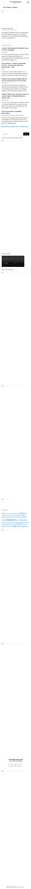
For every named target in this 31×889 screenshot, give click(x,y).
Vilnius (19, 526)
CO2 (12, 517)
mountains (20, 522)
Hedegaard (22, 520)
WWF (27, 526)
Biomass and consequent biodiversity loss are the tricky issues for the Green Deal (14, 80)
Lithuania (16, 522)
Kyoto (5, 522)
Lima (12, 522)
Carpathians (18, 515)
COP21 (18, 517)
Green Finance (5, 115)
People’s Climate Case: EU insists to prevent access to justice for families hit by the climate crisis (15, 96)
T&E (3, 526)
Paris (3, 524)
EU (6, 520)
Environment (4, 52)
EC (20, 517)
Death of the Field (7, 28)
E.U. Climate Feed (23, 126)
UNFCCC (7, 526)
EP (26, 517)
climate (23, 515)
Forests (3, 69)
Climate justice (5, 100)
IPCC (3, 522)
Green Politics (12, 115)
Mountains (17, 115)
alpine (3, 513)
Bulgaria (7, 515)
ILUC (27, 520)
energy (24, 517)
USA (11, 526)
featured (11, 519)
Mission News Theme (11, 887)
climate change (6, 517)
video (15, 526)
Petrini (6, 524)
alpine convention (8, 513)
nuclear (24, 522)
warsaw (23, 526)
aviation (14, 513)
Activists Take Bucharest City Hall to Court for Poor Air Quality (15, 49)
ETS (3, 520)
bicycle (17, 513)
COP (14, 517)
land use (9, 522)
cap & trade (12, 515)
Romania (19, 524)
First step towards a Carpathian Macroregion (11, 112)
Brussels (4, 515)
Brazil (26, 513)
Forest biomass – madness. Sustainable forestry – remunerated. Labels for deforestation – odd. (14, 65)
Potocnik (14, 524)
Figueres (17, 520)
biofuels (22, 513)
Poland (10, 524)
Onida (28, 522)
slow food (24, 524)
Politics (22, 115)
